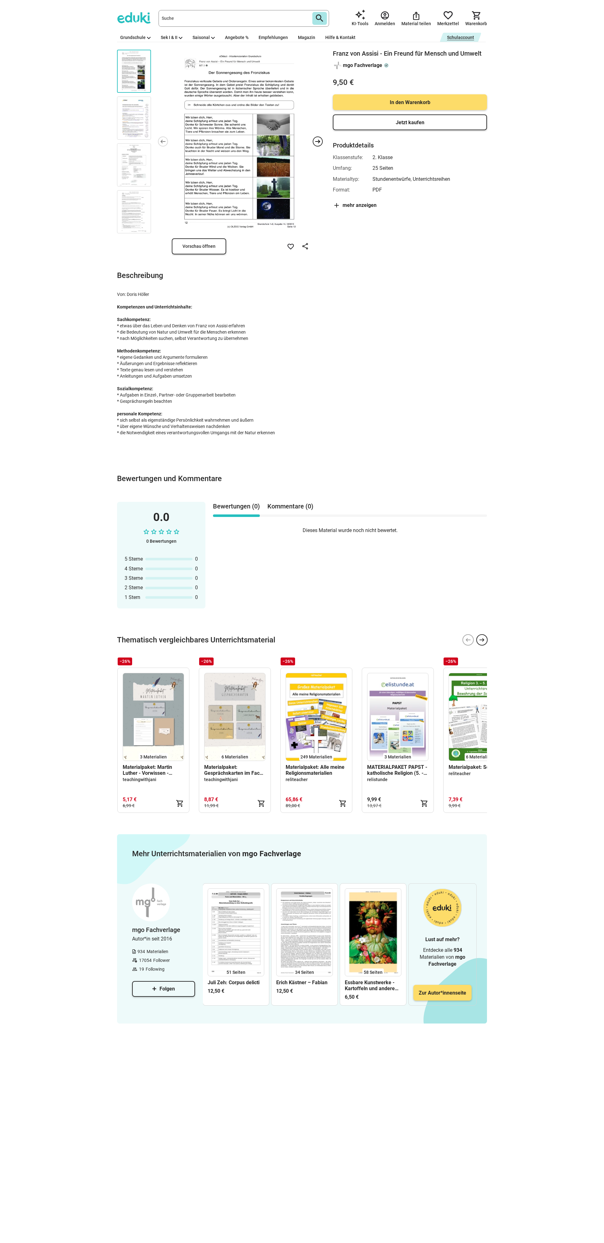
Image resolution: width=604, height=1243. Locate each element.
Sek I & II (169, 37)
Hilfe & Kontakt (340, 37)
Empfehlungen (273, 37)
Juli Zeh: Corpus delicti (234, 982)
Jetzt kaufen (410, 122)
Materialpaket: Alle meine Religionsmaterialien (315, 770)
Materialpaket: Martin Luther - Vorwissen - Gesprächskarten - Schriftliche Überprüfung (151, 770)
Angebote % (237, 37)
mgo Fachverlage (362, 65)
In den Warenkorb (410, 102)
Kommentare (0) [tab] (290, 506)
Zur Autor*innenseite (442, 993)
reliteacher (297, 779)
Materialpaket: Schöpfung (478, 767)
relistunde (377, 779)
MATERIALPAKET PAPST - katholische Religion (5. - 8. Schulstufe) (397, 770)
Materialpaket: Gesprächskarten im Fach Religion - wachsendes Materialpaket (233, 770)
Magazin (306, 37)
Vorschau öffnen (198, 246)
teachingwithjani (139, 779)
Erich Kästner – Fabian (301, 982)
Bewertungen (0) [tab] (236, 506)
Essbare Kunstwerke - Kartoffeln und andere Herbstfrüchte (370, 985)
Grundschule (133, 37)
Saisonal (201, 37)
